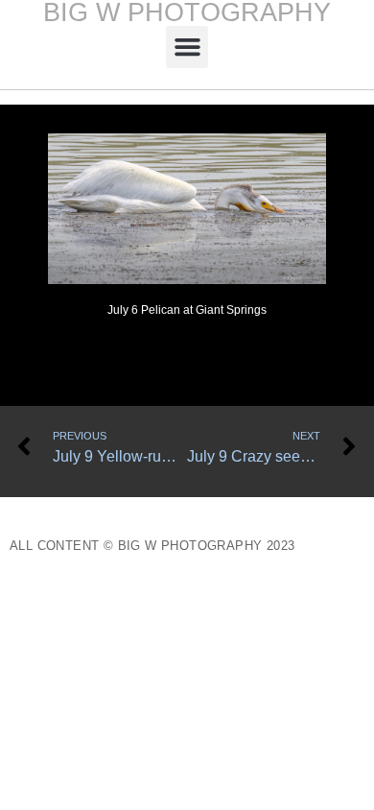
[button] (187, 47)
